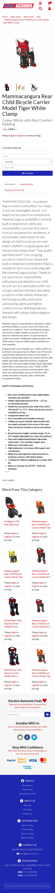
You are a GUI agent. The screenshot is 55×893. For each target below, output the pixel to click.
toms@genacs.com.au (28, 853)
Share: (5, 129)
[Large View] (7, 87)
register (21, 135)
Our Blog (27, 809)
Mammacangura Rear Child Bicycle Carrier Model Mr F (41, 573)
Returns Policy (27, 833)
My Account (27, 785)
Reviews (9, 190)
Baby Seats (16, 16)
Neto (27, 886)
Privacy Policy (28, 829)
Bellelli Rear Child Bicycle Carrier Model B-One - (13, 623)
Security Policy (27, 837)
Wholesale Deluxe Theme (39, 886)
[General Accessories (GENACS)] (18, 5)
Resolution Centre (27, 793)
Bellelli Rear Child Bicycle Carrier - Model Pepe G (13, 673)
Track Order (27, 789)
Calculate (28, 173)
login (11, 135)
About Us (27, 805)
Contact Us (27, 813)
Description (10, 184)
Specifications (26, 184)
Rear (39, 16)
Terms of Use (27, 825)
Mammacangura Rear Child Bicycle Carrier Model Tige (41, 524)
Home (5, 16)
